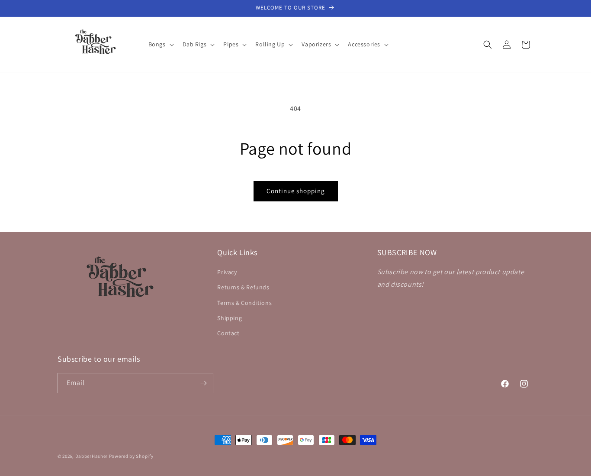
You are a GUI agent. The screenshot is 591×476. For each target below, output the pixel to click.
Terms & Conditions (244, 303)
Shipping (229, 318)
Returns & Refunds (243, 287)
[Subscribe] (203, 383)
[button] (160, 44)
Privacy (227, 272)
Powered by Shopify (131, 456)
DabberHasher (91, 456)
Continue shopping (296, 191)
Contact (228, 333)
